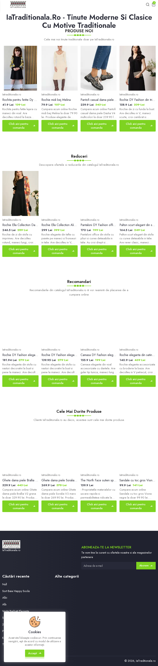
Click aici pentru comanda (18, 126)
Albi (4, 597)
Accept (32, 653)
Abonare (144, 565)
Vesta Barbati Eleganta (15, 611)
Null (4, 584)
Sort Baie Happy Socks (16, 591)
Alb (4, 604)
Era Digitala (67, 661)
